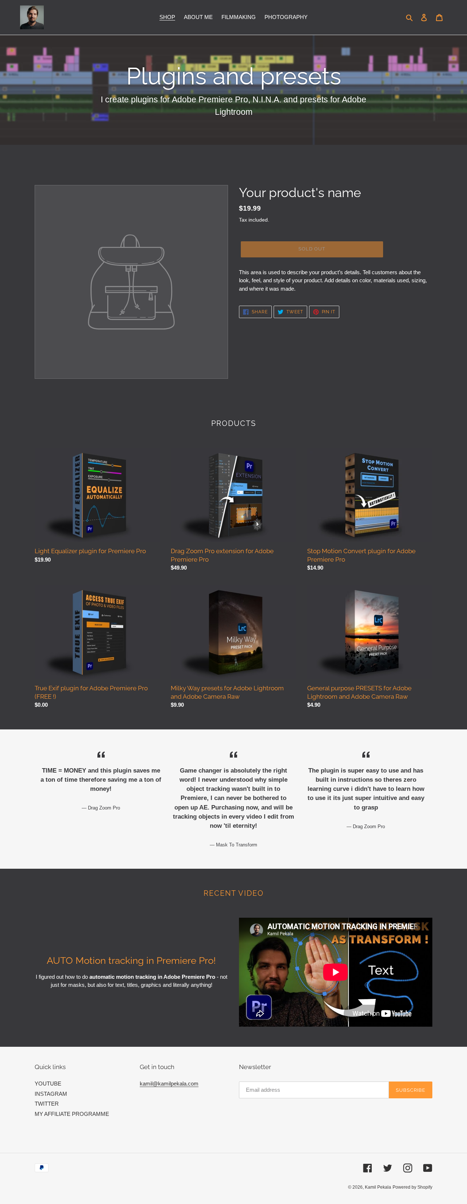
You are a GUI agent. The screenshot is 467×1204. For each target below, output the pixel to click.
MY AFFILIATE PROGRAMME (72, 1114)
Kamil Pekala (378, 1187)
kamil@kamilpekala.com (169, 1083)
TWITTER (47, 1104)
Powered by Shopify (412, 1187)
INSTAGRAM (51, 1094)
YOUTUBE (48, 1083)
